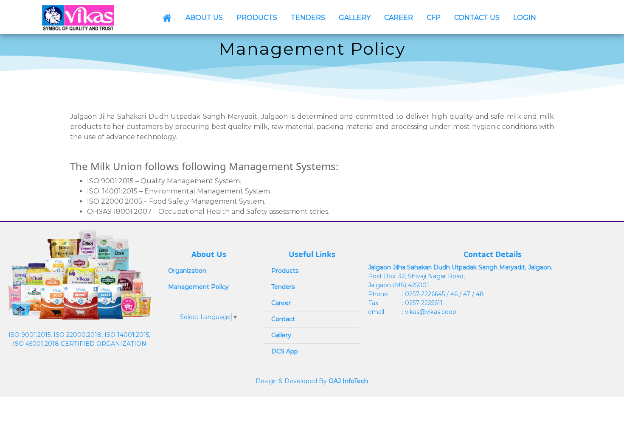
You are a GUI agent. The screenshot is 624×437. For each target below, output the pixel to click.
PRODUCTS (256, 18)
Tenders (283, 287)
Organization (187, 271)
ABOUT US (204, 18)
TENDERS (308, 18)
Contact (283, 319)
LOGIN (524, 18)
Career (281, 303)
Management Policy (198, 287)
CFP (434, 18)
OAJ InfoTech (348, 381)
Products (284, 271)
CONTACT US (477, 18)
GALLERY (355, 18)
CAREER (398, 18)
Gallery (281, 335)
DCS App (284, 351)
